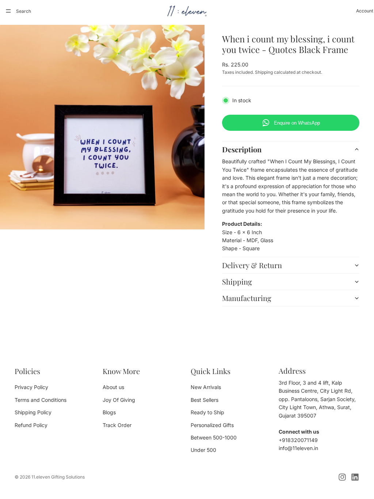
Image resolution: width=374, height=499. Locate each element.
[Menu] (8, 11)
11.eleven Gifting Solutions (58, 477)
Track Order (117, 425)
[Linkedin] (355, 477)
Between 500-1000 (214, 437)
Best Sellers (204, 400)
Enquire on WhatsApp (297, 123)
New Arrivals (206, 387)
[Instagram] (342, 477)
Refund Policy (31, 425)
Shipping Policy (33, 412)
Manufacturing (246, 298)
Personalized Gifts (212, 425)
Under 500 (203, 450)
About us (113, 387)
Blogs (109, 412)
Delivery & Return (252, 265)
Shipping (237, 281)
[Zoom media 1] (102, 127)
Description (242, 149)
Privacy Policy (31, 387)
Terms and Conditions (40, 400)
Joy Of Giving (119, 400)
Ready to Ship (207, 412)
